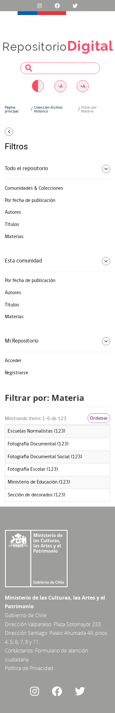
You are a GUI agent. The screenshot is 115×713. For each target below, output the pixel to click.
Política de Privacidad (29, 668)
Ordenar (99, 418)
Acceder (13, 360)
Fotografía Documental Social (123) (45, 457)
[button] (19, 132)
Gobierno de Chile (26, 615)
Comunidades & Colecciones (34, 188)
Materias (14, 236)
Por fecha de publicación (30, 200)
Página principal (12, 109)
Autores (13, 212)
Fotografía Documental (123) (38, 444)
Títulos (12, 224)
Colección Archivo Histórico (48, 109)
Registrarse (16, 373)
